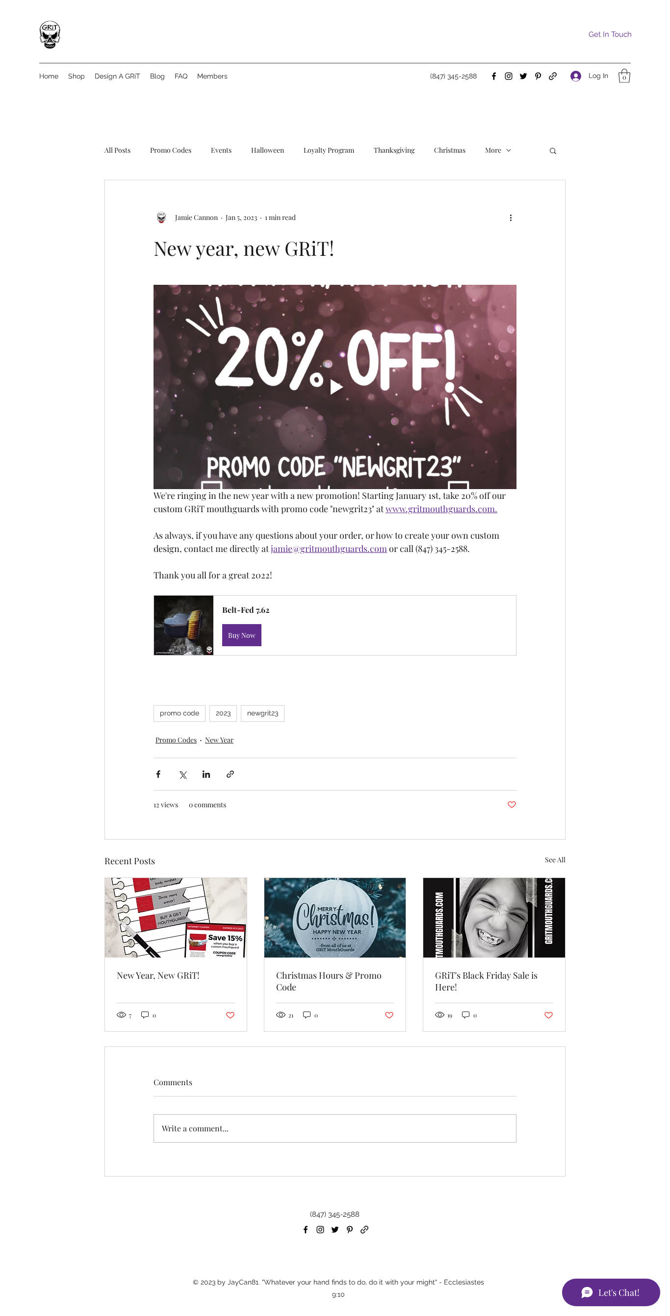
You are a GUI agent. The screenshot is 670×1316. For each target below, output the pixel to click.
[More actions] (510, 217)
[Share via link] (230, 774)
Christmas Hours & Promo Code (329, 981)
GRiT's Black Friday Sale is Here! (486, 981)
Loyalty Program (329, 150)
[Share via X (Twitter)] (182, 774)
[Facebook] (494, 76)
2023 (223, 713)
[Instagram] (509, 76)
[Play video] (335, 387)
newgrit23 (262, 713)
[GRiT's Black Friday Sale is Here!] (494, 918)
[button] (624, 76)
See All (555, 859)
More (493, 150)
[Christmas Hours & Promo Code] (335, 918)
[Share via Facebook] (158, 774)
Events (221, 150)
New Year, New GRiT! (158, 975)
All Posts (117, 150)
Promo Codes (170, 150)
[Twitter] (523, 76)
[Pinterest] (538, 76)
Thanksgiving (394, 150)
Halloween (267, 150)
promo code (179, 713)
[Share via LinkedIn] (206, 774)
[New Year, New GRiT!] (176, 918)
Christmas (449, 150)
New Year (219, 739)
